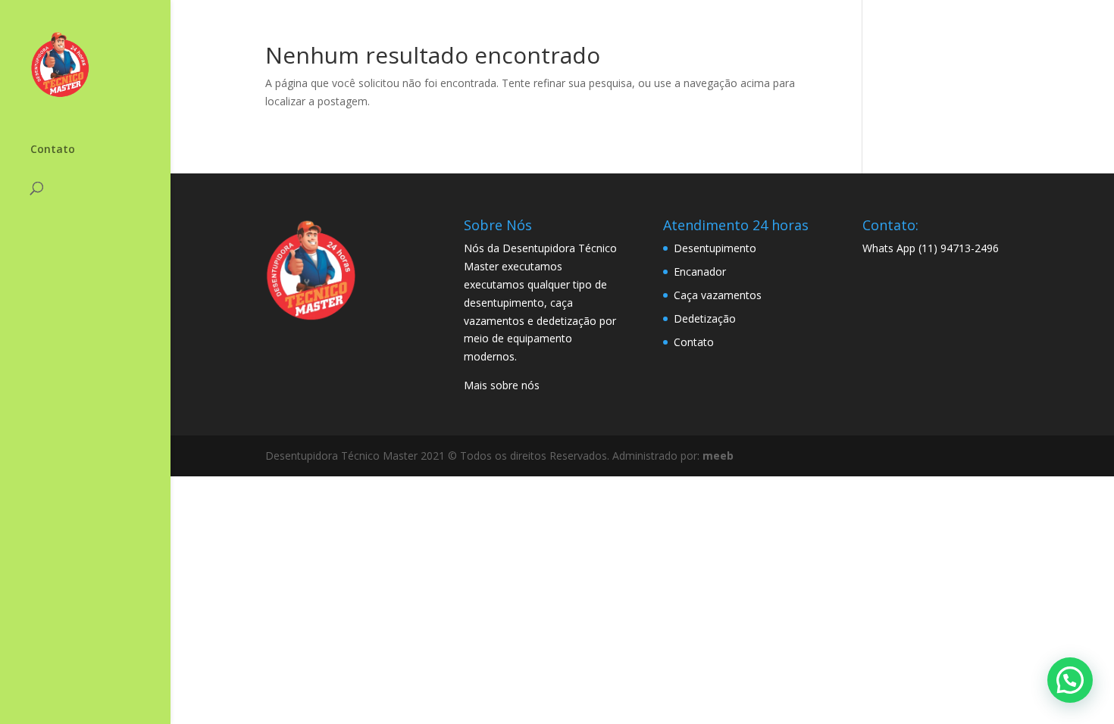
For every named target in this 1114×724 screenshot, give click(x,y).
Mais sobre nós (502, 385)
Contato (52, 150)
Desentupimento (715, 248)
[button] (1070, 680)
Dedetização (705, 318)
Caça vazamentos (718, 295)
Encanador (700, 271)
